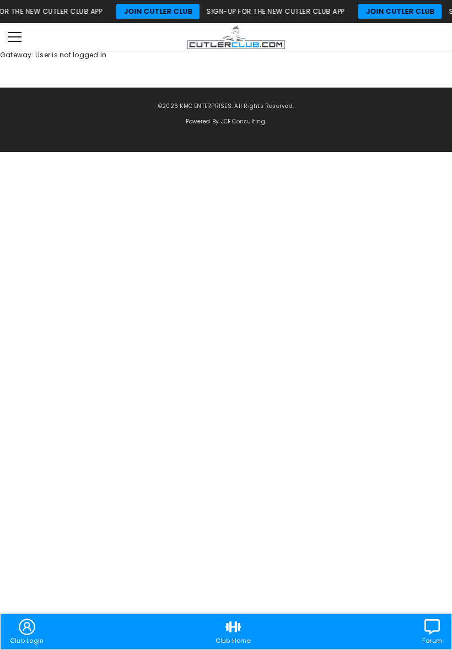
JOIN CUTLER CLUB (151, 11)
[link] (27, 631)
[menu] (14, 37)
